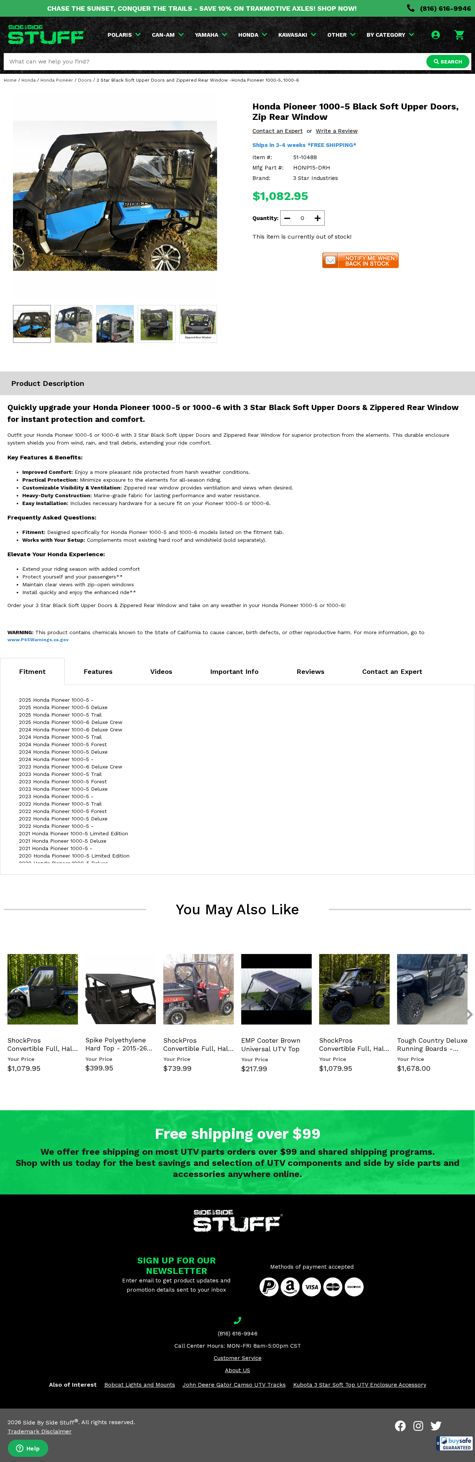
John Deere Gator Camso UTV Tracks (234, 1384)
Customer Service (238, 1358)
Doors (85, 80)
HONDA (248, 35)
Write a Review (337, 131)
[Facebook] (400, 1426)
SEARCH (450, 62)
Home (10, 80)
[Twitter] (436, 1426)
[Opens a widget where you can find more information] (27, 1449)
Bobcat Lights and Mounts (139, 1384)
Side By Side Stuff (50, 1422)
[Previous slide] (4, 961)
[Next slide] (465, 961)
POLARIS (120, 35)
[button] (454, 1443)
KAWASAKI (292, 35)
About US (237, 1370)
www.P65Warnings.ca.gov (38, 639)
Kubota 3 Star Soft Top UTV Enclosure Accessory (359, 1384)
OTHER (337, 35)
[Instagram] (418, 1426)
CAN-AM (163, 35)
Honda (29, 80)
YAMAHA (206, 35)
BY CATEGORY (386, 35)
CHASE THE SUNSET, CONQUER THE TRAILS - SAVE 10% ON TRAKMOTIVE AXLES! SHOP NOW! (202, 8)
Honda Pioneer (56, 80)
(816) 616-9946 (444, 8)
